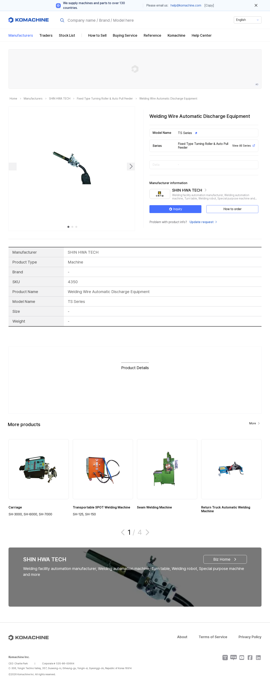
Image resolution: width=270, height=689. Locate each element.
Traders (46, 35)
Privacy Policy (250, 637)
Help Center (202, 35)
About (182, 637)
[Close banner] (256, 5)
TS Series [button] (185, 133)
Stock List (67, 35)
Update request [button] (201, 222)
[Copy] (209, 5)
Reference (152, 35)
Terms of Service (213, 637)
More (252, 423)
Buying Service (125, 35)
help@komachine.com (186, 5)
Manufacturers (20, 35)
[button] (259, 655)
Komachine (176, 35)
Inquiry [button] (177, 209)
